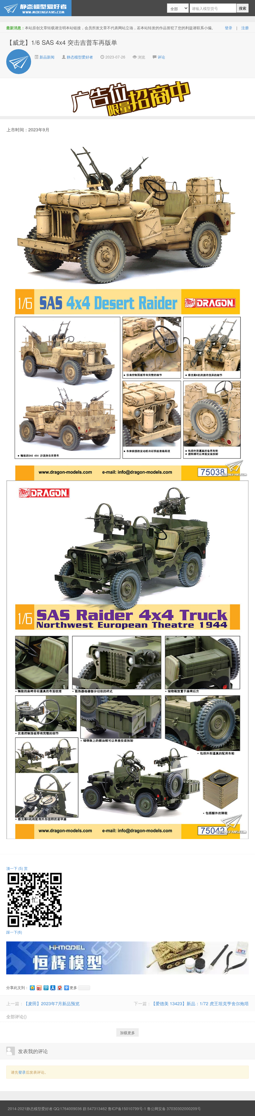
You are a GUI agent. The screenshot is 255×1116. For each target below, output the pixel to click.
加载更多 (127, 1032)
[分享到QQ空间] (32, 988)
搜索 (242, 8)
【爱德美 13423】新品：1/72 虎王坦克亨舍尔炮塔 (200, 1003)
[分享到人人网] (52, 988)
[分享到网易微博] (59, 988)
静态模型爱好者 (80, 56)
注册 (245, 27)
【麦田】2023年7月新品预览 (52, 1003)
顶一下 (14, 868)
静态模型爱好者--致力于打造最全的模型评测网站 (36, 8)
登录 (228, 27)
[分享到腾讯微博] (45, 988)
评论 (161, 56)
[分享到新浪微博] (38, 988)
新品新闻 (46, 56)
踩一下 (14, 932)
